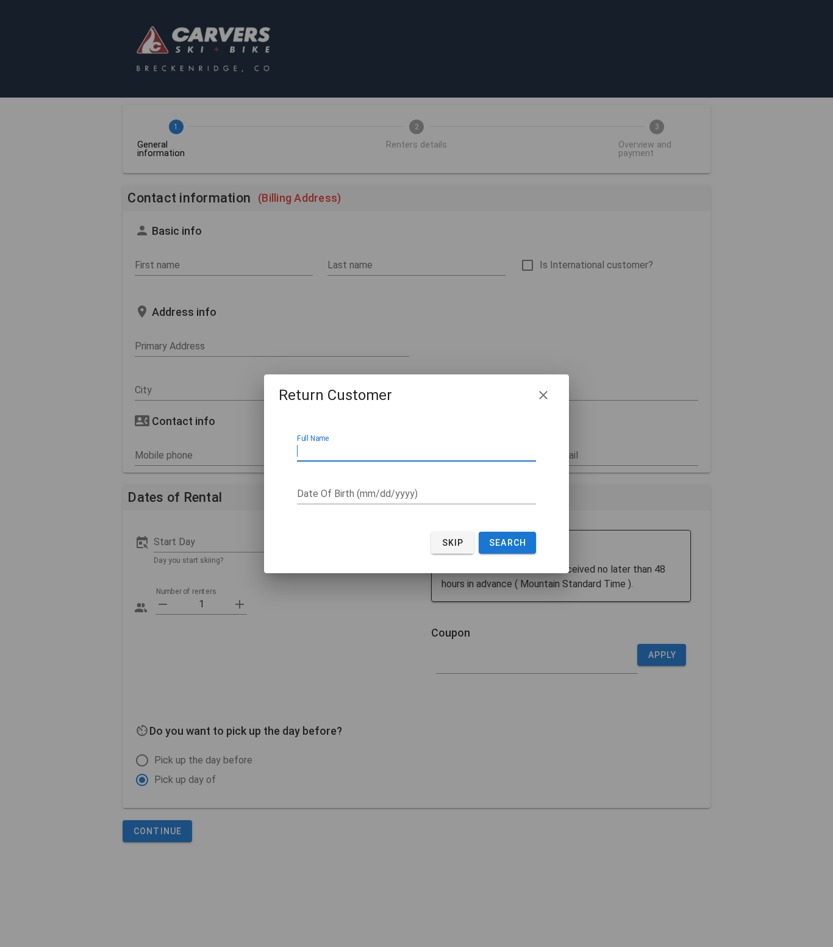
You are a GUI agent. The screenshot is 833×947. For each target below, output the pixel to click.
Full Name (313, 438)
